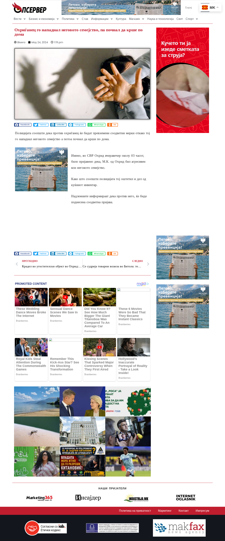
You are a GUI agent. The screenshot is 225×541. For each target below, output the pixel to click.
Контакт (184, 511)
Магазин (134, 19)
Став (85, 19)
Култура (121, 19)
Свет (179, 19)
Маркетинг (165, 511)
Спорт (190, 19)
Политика (68, 19)
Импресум (202, 511)
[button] (22, 125)
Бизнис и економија (41, 19)
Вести (17, 19)
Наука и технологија (160, 19)
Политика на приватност (135, 511)
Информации (99, 19)
